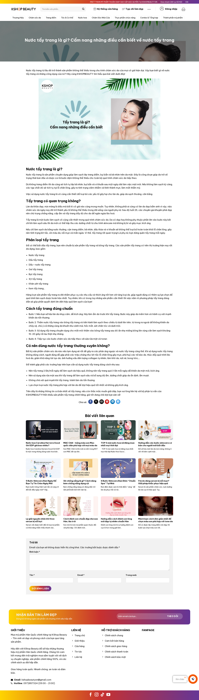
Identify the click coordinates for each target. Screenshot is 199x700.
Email (80, 575)
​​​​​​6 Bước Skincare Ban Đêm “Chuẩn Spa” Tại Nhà (118, 482)
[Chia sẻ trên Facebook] (90, 401)
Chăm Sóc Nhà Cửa (101, 17)
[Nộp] (83, 9)
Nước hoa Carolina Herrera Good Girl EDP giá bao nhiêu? (43, 444)
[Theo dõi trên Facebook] (91, 695)
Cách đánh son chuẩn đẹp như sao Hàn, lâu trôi (80, 520)
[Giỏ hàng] (184, 9)
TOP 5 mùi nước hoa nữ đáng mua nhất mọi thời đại (117, 444)
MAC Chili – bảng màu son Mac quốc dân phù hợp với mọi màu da (80, 444)
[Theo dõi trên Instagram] (97, 695)
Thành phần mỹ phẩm (173, 17)
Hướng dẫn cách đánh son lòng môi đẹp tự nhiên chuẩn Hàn (116, 520)
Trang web (131, 575)
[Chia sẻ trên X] (96, 401)
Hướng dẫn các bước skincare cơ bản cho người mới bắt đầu (155, 444)
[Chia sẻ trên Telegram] (118, 401)
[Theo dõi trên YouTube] (108, 695)
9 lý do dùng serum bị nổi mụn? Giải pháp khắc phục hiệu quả (153, 482)
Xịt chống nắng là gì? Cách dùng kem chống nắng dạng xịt (79, 482)
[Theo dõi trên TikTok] (102, 695)
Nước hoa (82, 17)
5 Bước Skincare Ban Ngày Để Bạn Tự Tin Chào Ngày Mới (41, 482)
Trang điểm (51, 17)
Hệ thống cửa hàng (107, 9)
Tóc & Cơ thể (67, 17)
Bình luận (34, 552)
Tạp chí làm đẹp (134, 9)
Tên (32, 575)
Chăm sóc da (35, 17)
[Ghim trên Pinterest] (107, 401)
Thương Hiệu (18, 17)
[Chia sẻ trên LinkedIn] (112, 401)
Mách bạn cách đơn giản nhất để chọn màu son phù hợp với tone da (155, 520)
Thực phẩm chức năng (125, 17)
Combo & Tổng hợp (149, 17)
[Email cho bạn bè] (101, 401)
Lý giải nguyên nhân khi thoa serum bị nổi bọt (40, 520)
